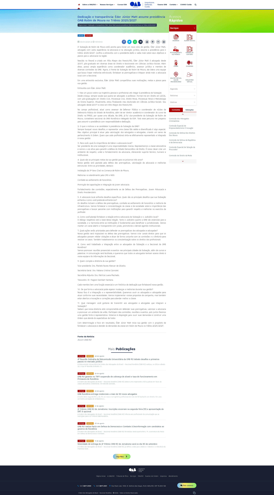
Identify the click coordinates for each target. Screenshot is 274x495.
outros (173, 102)
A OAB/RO (111, 476)
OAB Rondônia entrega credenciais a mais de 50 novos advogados (107, 394)
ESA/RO (140, 476)
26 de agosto (99, 373)
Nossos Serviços (106, 4)
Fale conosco (187, 485)
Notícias (90, 356)
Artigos (81, 35)
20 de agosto (99, 423)
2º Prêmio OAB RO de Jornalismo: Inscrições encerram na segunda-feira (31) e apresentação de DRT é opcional (121, 410)
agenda (174, 89)
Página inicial (100, 476)
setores (174, 95)
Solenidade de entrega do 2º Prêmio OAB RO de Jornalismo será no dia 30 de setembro (117, 444)
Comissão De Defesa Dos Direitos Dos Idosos (182, 134)
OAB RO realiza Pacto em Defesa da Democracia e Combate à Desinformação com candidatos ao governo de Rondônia (121, 427)
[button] (182, 114)
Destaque (89, 35)
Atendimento (173, 476)
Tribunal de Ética (122, 476)
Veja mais (120, 456)
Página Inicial (83, 25)
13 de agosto (99, 441)
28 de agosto (99, 356)
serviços (174, 28)
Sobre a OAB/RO (89, 4)
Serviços (133, 476)
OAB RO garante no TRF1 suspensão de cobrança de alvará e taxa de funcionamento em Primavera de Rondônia (117, 377)
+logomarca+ (142, 4)
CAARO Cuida (186, 4)
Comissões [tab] (176, 109)
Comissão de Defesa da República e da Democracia (182, 141)
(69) (85, 486)
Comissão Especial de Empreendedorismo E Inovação (181, 127)
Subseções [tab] (189, 109)
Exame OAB (162, 4)
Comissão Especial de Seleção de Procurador (182, 148)
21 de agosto (99, 406)
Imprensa (163, 476)
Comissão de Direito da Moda (180, 155)
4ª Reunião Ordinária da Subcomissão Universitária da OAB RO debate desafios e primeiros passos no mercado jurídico (118, 360)
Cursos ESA (122, 4)
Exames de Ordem (151, 476)
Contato (173, 4)
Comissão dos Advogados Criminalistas (179, 119)
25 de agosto (99, 391)
